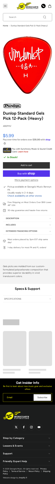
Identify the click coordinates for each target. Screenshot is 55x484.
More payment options (26, 180)
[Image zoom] (27, 65)
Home (5, 25)
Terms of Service (18, 471)
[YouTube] (39, 427)
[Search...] (45, 17)
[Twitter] (16, 427)
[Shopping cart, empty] (49, 6)
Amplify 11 (23, 478)
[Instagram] (31, 427)
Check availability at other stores (24, 195)
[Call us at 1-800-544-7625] (43, 6)
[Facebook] (24, 427)
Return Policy (34, 471)
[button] (5, 6)
